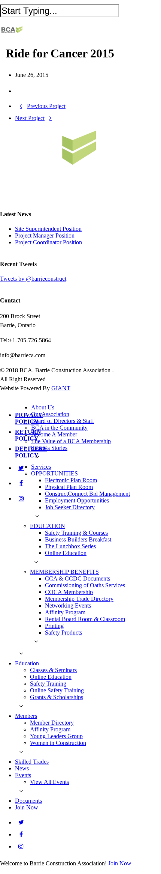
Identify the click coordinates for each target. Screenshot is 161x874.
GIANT (60, 388)
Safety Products (63, 632)
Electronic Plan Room (71, 480)
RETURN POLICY (28, 435)
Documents (28, 800)
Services (41, 466)
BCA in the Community (59, 427)
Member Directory (52, 722)
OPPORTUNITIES (54, 473)
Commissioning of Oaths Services (85, 585)
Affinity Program (65, 612)
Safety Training (48, 683)
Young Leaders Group (56, 736)
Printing (54, 626)
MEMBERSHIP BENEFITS (64, 572)
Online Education (65, 553)
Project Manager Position (45, 235)
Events (23, 775)
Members (26, 716)
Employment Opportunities (77, 500)
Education (27, 663)
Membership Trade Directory (79, 599)
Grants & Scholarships (56, 697)
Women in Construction (58, 743)
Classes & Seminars (53, 670)
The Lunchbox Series (70, 546)
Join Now (26, 807)
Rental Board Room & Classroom (85, 619)
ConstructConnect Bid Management (87, 493)
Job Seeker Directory (70, 507)
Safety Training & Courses (76, 533)
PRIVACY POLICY (29, 418)
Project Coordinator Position (48, 242)
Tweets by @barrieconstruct (33, 278)
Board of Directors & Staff (62, 421)
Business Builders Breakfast (78, 539)
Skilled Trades (32, 761)
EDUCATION (47, 526)
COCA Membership (69, 592)
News (22, 768)
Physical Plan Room (69, 487)
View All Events (49, 782)
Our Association (50, 414)
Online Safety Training (57, 690)
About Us (42, 407)
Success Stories (49, 448)
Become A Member (54, 434)
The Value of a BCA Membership (71, 441)
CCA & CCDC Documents (77, 578)
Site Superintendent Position (48, 229)
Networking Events (68, 605)
